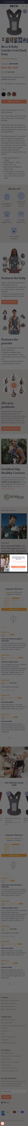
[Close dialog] (26, 555)
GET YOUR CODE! (18, 566)
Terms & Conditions (19, 569)
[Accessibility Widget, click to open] (2, 1123)
